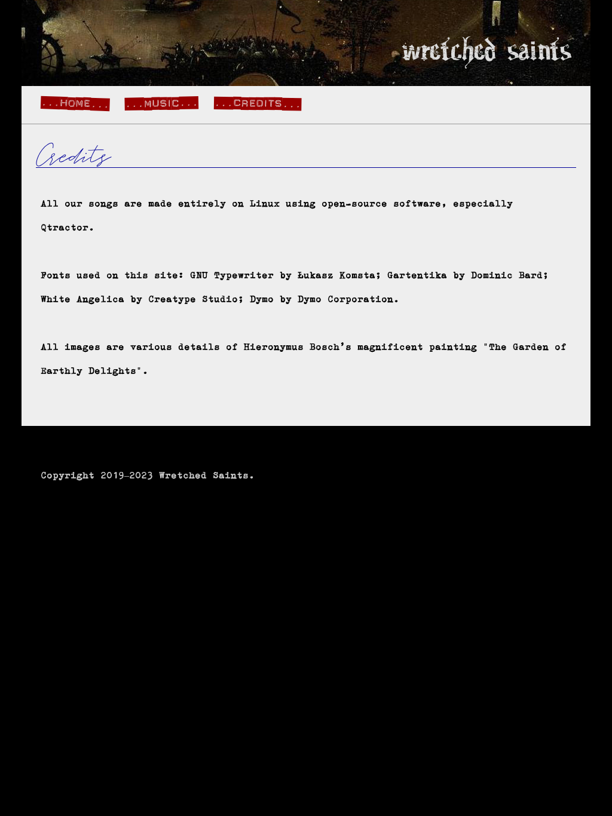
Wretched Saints (486, 52)
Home (75, 103)
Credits (258, 102)
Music (162, 102)
